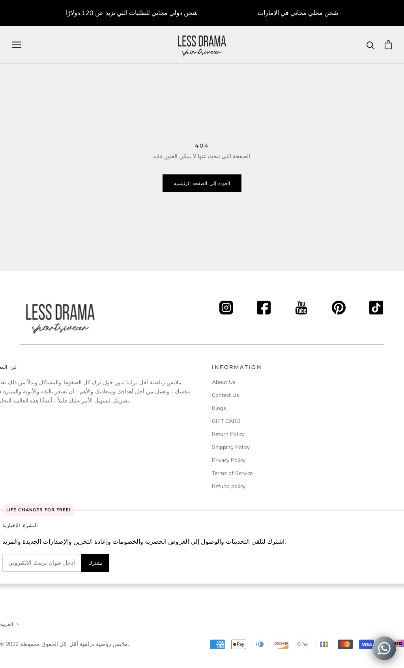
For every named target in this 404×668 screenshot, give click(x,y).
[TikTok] (376, 305)
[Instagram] (226, 305)
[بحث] (371, 45)
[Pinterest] (339, 305)
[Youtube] (301, 305)
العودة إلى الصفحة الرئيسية (202, 183)
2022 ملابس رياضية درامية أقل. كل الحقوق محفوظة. (67, 644)
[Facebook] (264, 305)
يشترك (95, 563)
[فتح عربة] (388, 44)
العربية (6, 624)
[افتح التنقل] (16, 44)
